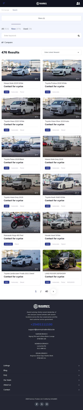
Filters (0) (41, 18)
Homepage (5, 10)
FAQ (5, 375)
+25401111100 (41, 324)
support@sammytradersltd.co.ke (41, 329)
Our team (7, 380)
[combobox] (61, 52)
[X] (42, 404)
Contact (7, 390)
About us (7, 385)
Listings (7, 365)
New (16, 29)
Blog (5, 370)
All (5, 29)
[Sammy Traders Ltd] (41, 3)
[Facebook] (37, 404)
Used (27, 29)
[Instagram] (47, 404)
